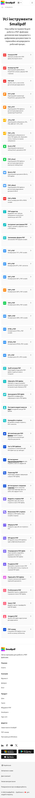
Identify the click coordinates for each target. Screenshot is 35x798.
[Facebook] (7, 745)
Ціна (2, 698)
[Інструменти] (20, 3)
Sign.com (4, 717)
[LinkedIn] (2, 745)
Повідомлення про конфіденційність (13, 787)
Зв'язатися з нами (7, 771)
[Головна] (2, 7)
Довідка (4, 683)
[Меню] (32, 3)
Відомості (4, 678)
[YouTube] (11, 745)
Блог (2, 688)
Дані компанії (5, 776)
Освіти (3, 668)
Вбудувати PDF (6, 708)
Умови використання (8, 781)
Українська (7, 765)
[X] (16, 745)
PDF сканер (5, 732)
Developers (5, 712)
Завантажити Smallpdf (8, 728)
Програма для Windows (9, 737)
